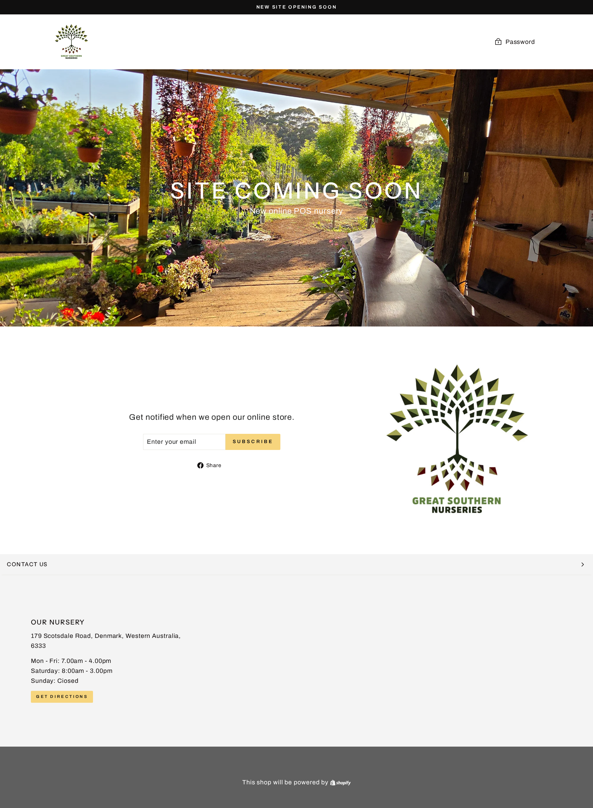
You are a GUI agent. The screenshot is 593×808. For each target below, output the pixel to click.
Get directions (62, 696)
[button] (296, 564)
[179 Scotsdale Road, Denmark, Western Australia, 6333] (296, 661)
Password (520, 41)
